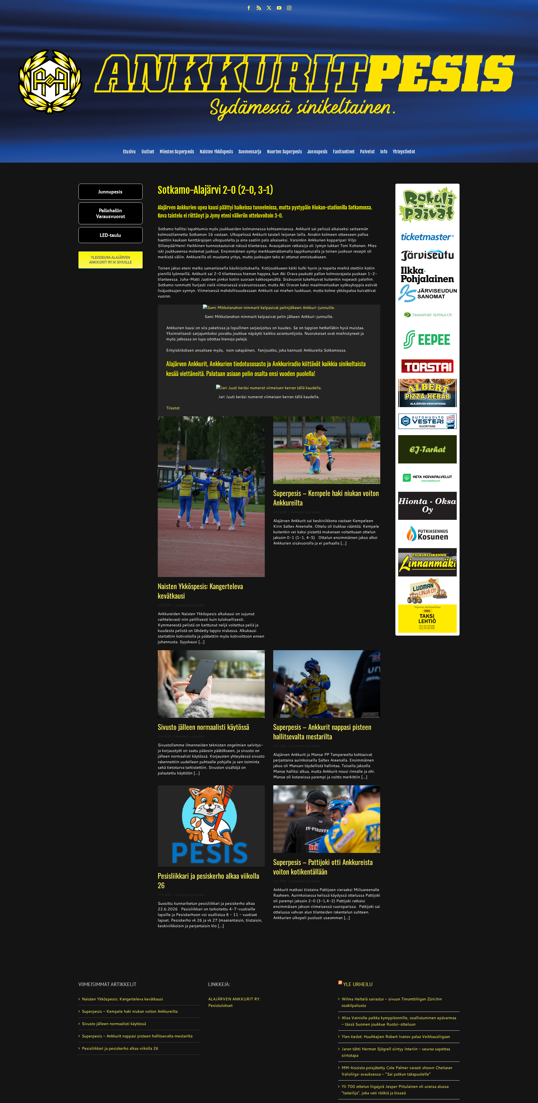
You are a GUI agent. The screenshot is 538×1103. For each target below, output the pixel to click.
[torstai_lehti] (427, 361)
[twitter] (269, 8)
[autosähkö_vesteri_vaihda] (427, 409)
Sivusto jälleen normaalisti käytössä (203, 726)
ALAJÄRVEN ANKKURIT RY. (234, 999)
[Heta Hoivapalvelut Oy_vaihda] (427, 465)
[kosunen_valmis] (427, 522)
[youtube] (279, 8)
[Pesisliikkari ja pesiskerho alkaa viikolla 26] (211, 826)
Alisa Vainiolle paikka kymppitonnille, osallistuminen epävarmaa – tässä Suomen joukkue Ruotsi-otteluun (399, 1021)
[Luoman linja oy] (427, 578)
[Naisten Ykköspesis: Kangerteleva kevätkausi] (211, 496)
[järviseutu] (427, 251)
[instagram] (289, 8)
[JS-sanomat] (427, 286)
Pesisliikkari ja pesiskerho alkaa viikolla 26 (208, 880)
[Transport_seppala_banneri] (427, 310)
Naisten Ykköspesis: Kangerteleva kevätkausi (200, 591)
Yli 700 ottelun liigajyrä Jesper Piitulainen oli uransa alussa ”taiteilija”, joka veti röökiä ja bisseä (395, 1090)
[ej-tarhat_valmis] (427, 437)
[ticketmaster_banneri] (427, 231)
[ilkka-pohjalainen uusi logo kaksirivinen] (427, 268)
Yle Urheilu (358, 984)
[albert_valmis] (427, 381)
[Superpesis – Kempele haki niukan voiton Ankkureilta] (326, 450)
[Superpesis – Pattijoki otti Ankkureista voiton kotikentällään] (326, 819)
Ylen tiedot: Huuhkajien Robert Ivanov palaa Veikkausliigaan (396, 1036)
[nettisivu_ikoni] (427, 188)
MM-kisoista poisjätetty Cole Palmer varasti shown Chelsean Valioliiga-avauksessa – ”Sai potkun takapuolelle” (397, 1071)
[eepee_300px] (427, 328)
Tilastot (173, 408)
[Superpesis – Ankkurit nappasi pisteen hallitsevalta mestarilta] (326, 684)
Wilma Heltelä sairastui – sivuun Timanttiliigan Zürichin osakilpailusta (392, 1002)
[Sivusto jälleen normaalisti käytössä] (211, 684)
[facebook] (249, 8)
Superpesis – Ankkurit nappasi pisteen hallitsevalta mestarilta (322, 731)
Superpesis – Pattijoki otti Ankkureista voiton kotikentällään (323, 866)
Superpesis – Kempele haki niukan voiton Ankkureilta (326, 497)
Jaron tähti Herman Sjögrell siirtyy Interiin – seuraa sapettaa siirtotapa (396, 1052)
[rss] (259, 8)
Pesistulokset (220, 1005)
